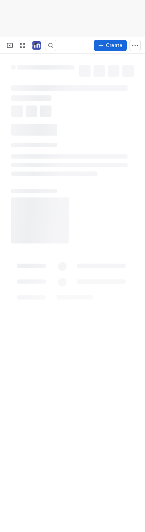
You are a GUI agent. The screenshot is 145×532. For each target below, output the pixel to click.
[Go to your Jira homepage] (36, 45)
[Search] (50, 45)
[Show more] (135, 45)
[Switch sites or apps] (22, 45)
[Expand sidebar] (9, 45)
